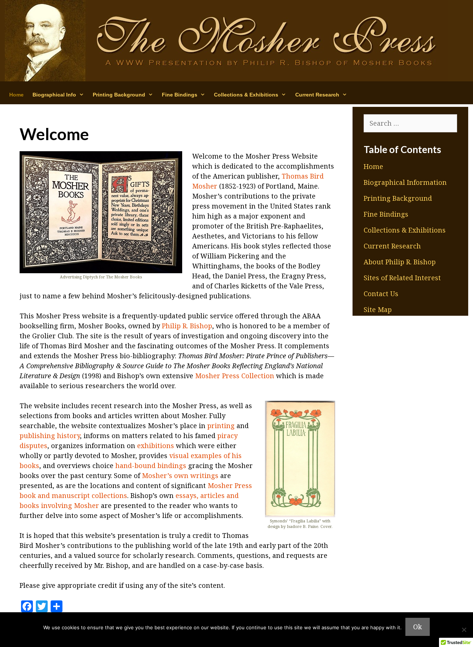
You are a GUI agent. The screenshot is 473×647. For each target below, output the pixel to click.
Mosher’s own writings (180, 475)
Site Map (378, 309)
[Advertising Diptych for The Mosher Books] (101, 212)
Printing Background (398, 198)
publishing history (50, 435)
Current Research (392, 245)
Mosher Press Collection (234, 375)
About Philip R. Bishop (400, 261)
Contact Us (381, 293)
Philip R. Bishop (187, 325)
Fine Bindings (386, 214)
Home (16, 95)
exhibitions (155, 445)
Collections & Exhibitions (405, 230)
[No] (463, 629)
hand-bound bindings (150, 465)
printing (221, 425)
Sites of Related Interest (402, 277)
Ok (417, 626)
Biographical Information (405, 182)
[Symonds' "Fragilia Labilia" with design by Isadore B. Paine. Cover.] (300, 459)
